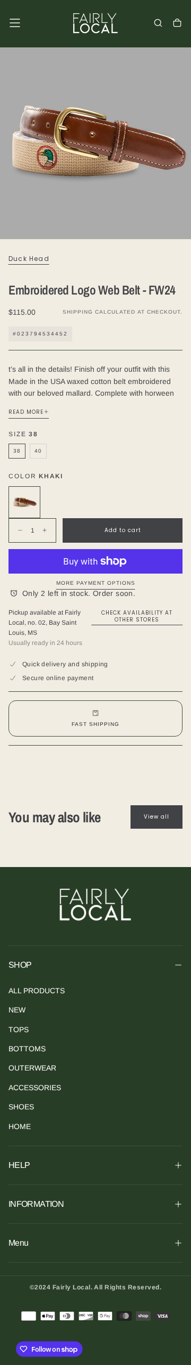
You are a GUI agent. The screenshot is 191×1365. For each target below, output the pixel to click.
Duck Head (28, 259)
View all (156, 817)
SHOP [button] (19, 964)
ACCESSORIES (34, 1087)
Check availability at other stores (136, 616)
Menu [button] (18, 1242)
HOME (19, 1126)
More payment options (95, 583)
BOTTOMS (27, 1048)
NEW (16, 1010)
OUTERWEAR (32, 1068)
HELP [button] (19, 1165)
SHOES (21, 1106)
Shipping (78, 312)
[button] (14, 23)
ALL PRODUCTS (36, 990)
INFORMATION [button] (36, 1203)
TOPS (18, 1029)
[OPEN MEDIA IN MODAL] (177, 225)
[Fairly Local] (95, 904)
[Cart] (177, 24)
